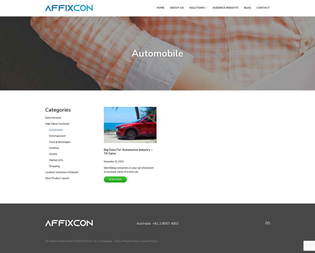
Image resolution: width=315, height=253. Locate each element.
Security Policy (149, 241)
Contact (263, 8)
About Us (177, 8)
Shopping (54, 166)
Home (160, 8)
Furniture (54, 148)
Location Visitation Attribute (61, 172)
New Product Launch (57, 178)
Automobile (56, 130)
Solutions (196, 8)
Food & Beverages (60, 142)
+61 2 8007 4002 (166, 223)
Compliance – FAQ (109, 241)
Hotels (53, 154)
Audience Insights (225, 8)
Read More (115, 179)
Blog (247, 8)
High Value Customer (57, 124)
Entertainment (57, 136)
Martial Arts (56, 160)
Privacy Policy (130, 241)
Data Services (53, 118)
